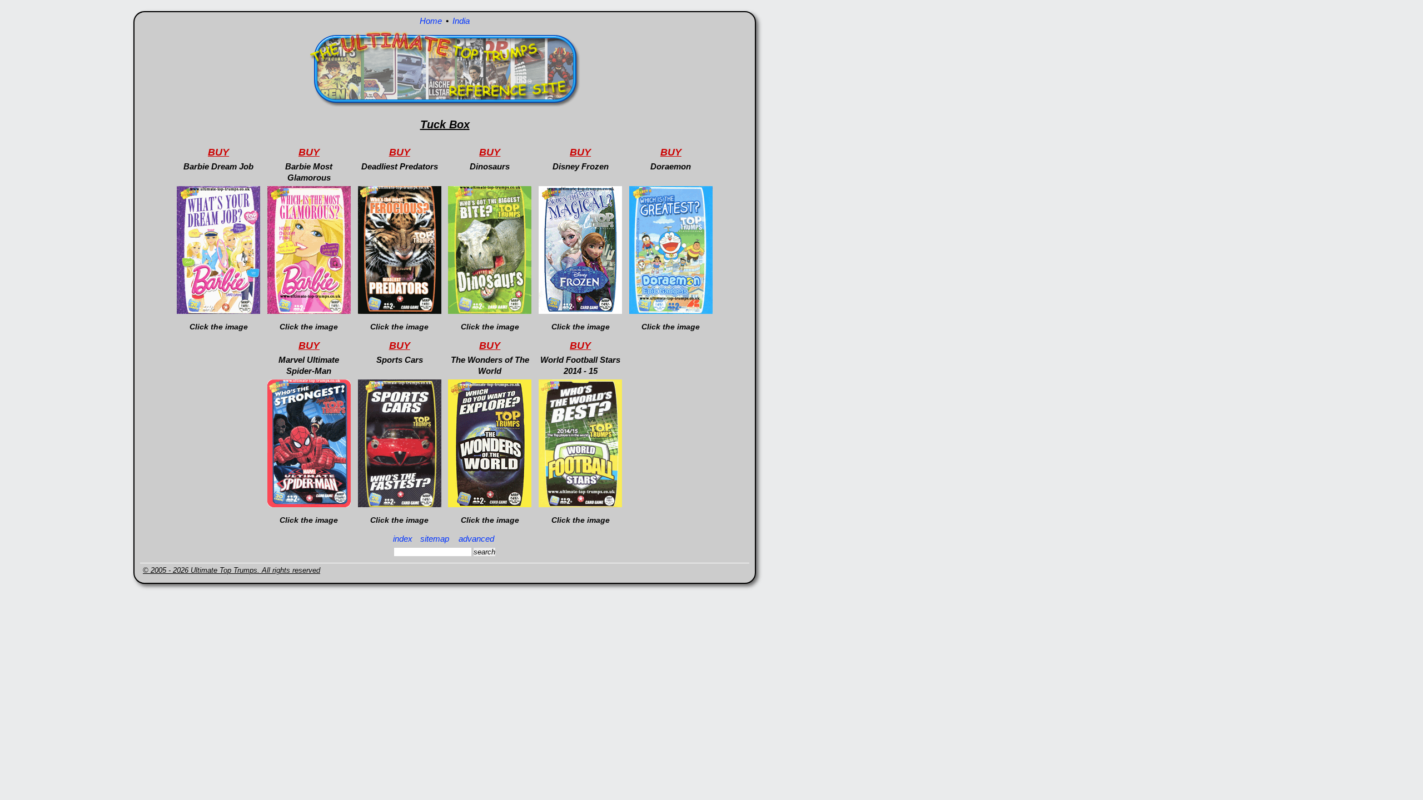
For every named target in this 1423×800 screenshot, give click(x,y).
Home (431, 21)
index (402, 538)
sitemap (434, 538)
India (461, 21)
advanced (476, 538)
